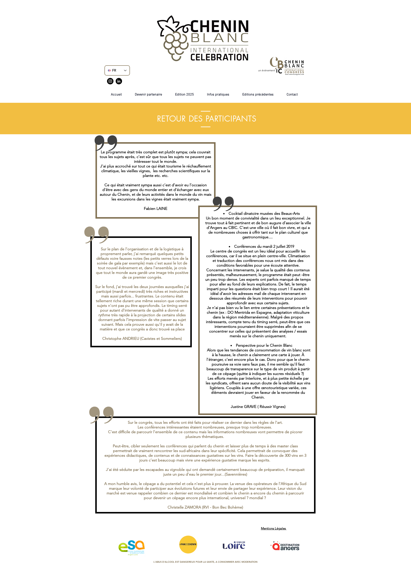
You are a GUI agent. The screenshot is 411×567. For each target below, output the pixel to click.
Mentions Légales (274, 528)
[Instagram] (110, 81)
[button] (258, 95)
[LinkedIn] (119, 81)
